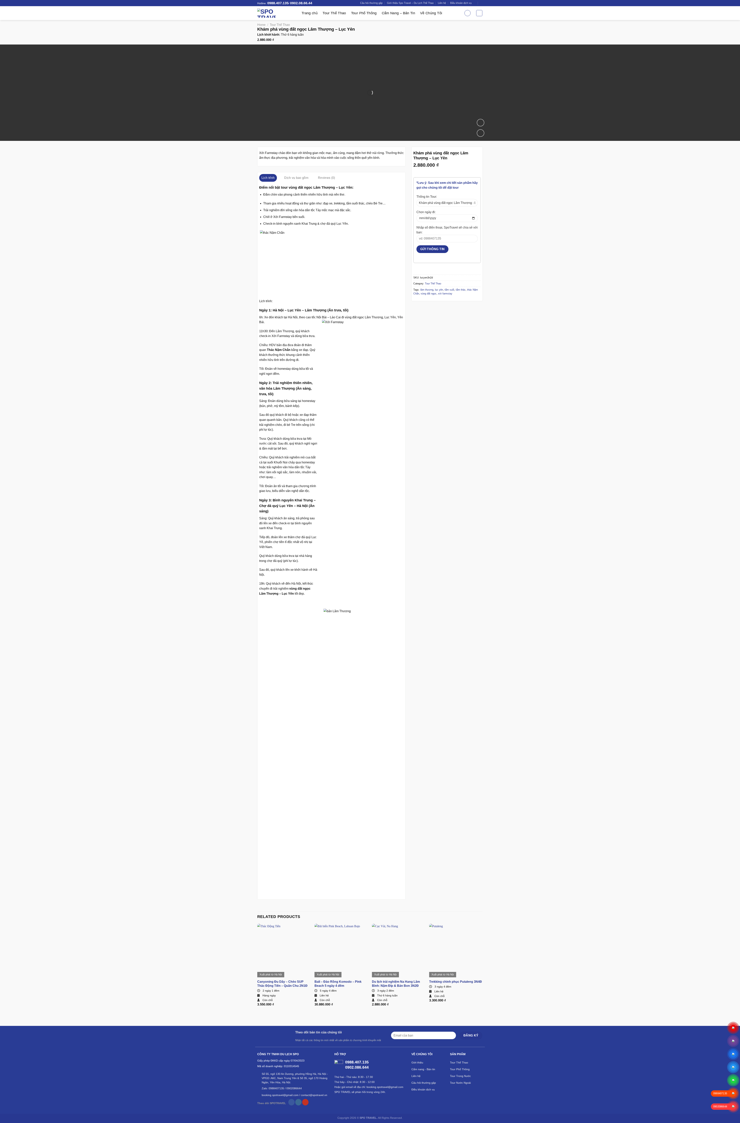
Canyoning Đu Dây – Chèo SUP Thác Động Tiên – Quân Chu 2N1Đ (282, 983)
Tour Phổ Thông (364, 13)
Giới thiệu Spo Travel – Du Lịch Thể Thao (410, 3)
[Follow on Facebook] (291, 1102)
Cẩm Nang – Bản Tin (398, 13)
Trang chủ (310, 13)
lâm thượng (426, 289)
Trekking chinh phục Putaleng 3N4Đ (455, 981)
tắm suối (449, 289)
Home (261, 24)
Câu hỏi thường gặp (371, 3)
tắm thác (461, 289)
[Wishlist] (480, 133)
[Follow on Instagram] (298, 1102)
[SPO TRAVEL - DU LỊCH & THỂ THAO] (276, 13)
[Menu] (479, 13)
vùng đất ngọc (428, 293)
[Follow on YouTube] (305, 1102)
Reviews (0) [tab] (326, 177)
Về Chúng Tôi (431, 13)
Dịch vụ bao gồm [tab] (296, 177)
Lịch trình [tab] (268, 177)
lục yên (439, 289)
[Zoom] (480, 122)
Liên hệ (442, 3)
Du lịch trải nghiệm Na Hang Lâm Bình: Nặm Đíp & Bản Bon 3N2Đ (396, 983)
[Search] (467, 13)
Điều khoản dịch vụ (461, 3)
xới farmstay (445, 293)
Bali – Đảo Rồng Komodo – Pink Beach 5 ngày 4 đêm (338, 983)
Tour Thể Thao (334, 13)
